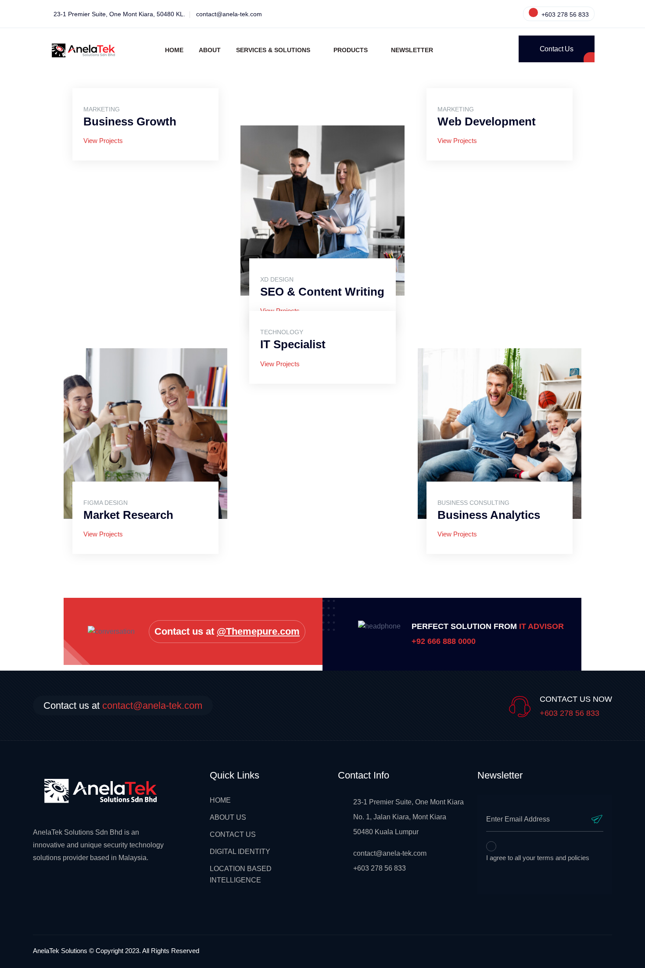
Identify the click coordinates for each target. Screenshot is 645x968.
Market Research (128, 515)
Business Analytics (488, 515)
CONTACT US (233, 834)
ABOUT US (228, 817)
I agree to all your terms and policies (537, 857)
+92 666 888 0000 (444, 641)
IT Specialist (293, 344)
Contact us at (227, 631)
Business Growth (129, 121)
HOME (220, 800)
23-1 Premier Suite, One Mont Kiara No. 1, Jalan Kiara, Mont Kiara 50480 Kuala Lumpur (408, 817)
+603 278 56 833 (564, 14)
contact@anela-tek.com (229, 14)
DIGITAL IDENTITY (240, 851)
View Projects (103, 140)
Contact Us (556, 49)
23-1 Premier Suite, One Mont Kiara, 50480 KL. (119, 14)
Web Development (486, 121)
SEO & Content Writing (322, 291)
